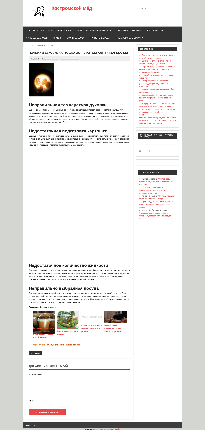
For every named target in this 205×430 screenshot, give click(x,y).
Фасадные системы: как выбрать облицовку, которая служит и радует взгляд (155, 216)
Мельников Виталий (50, 59)
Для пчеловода (155, 30)
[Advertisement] (79, 164)
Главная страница (34, 45)
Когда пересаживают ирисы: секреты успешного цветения (152, 190)
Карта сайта (30, 425)
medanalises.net (99, 429)
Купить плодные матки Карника (94, 30)
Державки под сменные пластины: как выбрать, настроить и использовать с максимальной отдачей (157, 69)
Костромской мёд (71, 8)
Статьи (57, 38)
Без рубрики (49, 45)
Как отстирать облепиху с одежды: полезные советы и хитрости (156, 182)
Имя (31, 401)
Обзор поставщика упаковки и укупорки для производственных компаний (153, 83)
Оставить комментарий (70, 59)
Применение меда (100, 38)
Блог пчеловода (75, 38)
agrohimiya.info (113, 429)
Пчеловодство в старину (129, 38)
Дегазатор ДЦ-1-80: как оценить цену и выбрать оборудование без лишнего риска (157, 98)
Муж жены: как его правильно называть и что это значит (157, 204)
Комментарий (35, 374)
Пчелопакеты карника (129, 30)
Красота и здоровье (37, 38)
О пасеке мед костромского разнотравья (48, 30)
